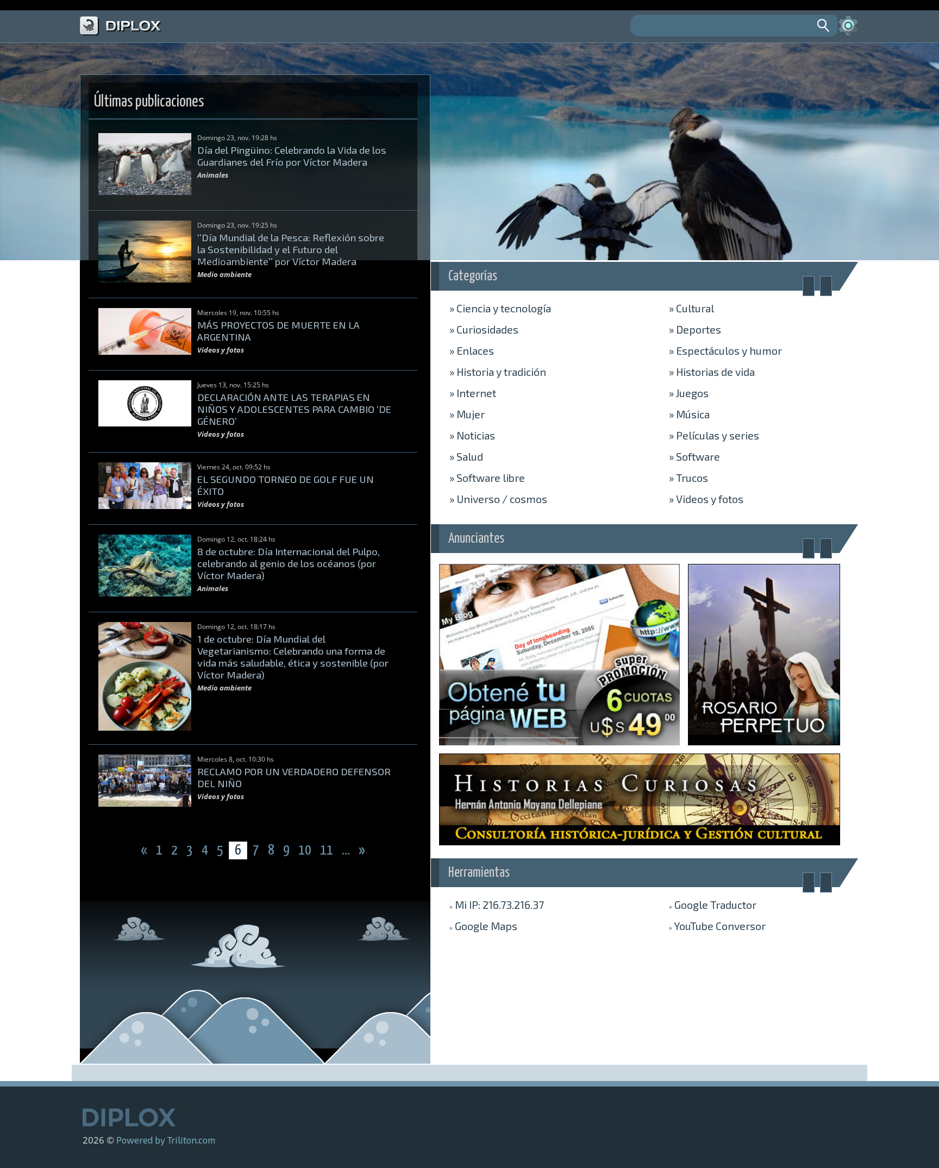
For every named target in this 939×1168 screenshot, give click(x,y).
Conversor (717, 925)
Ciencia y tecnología (500, 308)
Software (694, 456)
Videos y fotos (706, 498)
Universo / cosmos (498, 498)
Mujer (467, 413)
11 (327, 850)
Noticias (472, 435)
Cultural (691, 308)
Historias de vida (712, 371)
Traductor (712, 904)
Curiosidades (483, 329)
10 (306, 850)
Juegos (689, 392)
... (347, 850)
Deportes (695, 329)
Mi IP (496, 904)
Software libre (487, 477)
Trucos (688, 477)
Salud (466, 456)
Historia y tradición (497, 371)
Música (689, 413)
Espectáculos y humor (725, 350)
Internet (472, 392)
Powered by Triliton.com (165, 1139)
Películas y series (714, 435)
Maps (483, 925)
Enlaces (471, 350)
